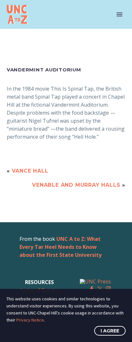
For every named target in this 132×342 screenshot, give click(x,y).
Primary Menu (119, 14)
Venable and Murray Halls (76, 185)
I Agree (110, 331)
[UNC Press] (95, 281)
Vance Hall (30, 171)
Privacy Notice (30, 320)
